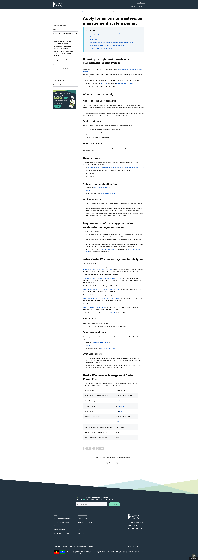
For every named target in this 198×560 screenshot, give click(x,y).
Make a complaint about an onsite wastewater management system (63, 47)
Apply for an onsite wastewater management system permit (62, 42)
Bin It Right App (57, 84)
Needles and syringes (58, 73)
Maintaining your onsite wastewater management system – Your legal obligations (63, 53)
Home (54, 11)
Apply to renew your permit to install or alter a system (99, 278)
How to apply (93, 40)
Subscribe (114, 504)
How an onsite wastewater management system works (61, 38)
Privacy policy (57, 546)
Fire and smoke (57, 65)
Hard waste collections (59, 22)
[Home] (58, 4)
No (120, 463)
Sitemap (91, 546)
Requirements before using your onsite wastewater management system (111, 43)
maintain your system (108, 249)
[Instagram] (137, 529)
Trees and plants (57, 29)
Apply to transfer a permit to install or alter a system (98, 289)
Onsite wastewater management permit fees (102, 48)
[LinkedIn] (141, 529)
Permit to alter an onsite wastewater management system (106, 45)
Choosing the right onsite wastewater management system (106, 34)
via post (88, 190)
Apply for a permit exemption (91, 307)
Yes (110, 463)
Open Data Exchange (82, 546)
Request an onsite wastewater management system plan (62, 59)
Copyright (65, 546)
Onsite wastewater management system (79, 11)
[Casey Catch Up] (65, 99)
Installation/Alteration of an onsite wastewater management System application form (113, 168)
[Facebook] (128, 529)
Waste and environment (63, 11)
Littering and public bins (59, 25)
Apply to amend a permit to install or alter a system (98, 298)
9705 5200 (103, 84)
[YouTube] (133, 529)
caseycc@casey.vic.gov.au (124, 84)
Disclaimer (72, 546)
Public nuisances (57, 77)
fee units (121, 401)
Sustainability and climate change (62, 69)
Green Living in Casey (58, 80)
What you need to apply (96, 37)
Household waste (57, 18)
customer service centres (107, 193)
